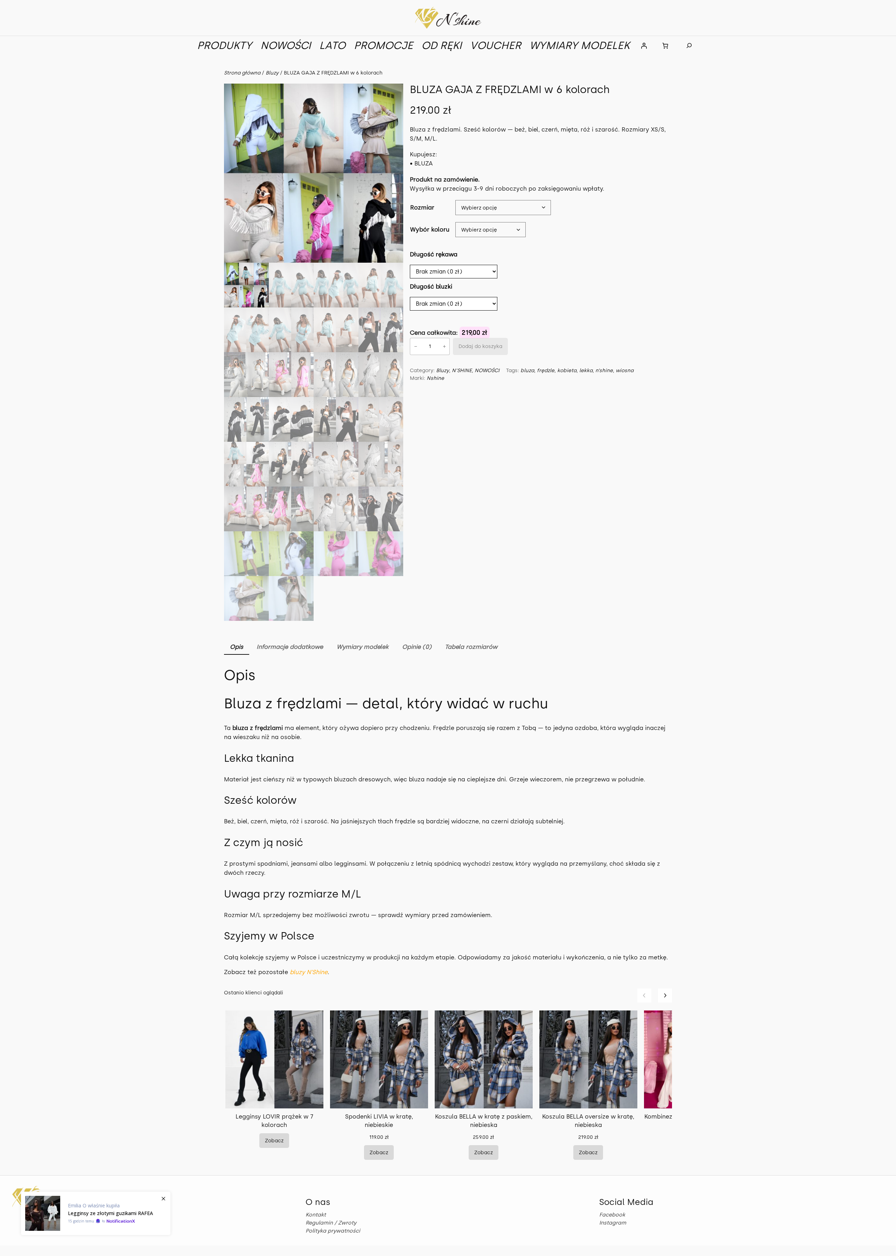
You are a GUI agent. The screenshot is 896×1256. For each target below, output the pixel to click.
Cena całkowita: (435, 332)
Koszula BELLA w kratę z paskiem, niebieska (483, 1120)
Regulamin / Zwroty (331, 1223)
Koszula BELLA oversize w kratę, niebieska (588, 1120)
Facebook (612, 1215)
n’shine (604, 370)
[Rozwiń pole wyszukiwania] (689, 45)
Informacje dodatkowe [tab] (290, 646)
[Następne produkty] (665, 995)
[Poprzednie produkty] (644, 995)
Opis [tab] (236, 646)
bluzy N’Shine (309, 971)
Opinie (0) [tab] (417, 646)
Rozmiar (422, 207)
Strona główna (242, 73)
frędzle (545, 370)
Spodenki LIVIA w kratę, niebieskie (379, 1120)
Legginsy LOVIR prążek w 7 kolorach (274, 1120)
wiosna (625, 370)
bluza (527, 370)
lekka (586, 370)
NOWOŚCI (487, 370)
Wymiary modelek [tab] (362, 646)
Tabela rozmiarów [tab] (471, 646)
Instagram (612, 1223)
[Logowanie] (643, 45)
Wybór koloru (429, 229)
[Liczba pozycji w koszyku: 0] (665, 45)
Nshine (435, 378)
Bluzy (272, 73)
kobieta (566, 370)
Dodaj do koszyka (480, 346)
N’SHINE (462, 370)
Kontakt (316, 1215)
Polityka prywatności (333, 1231)
